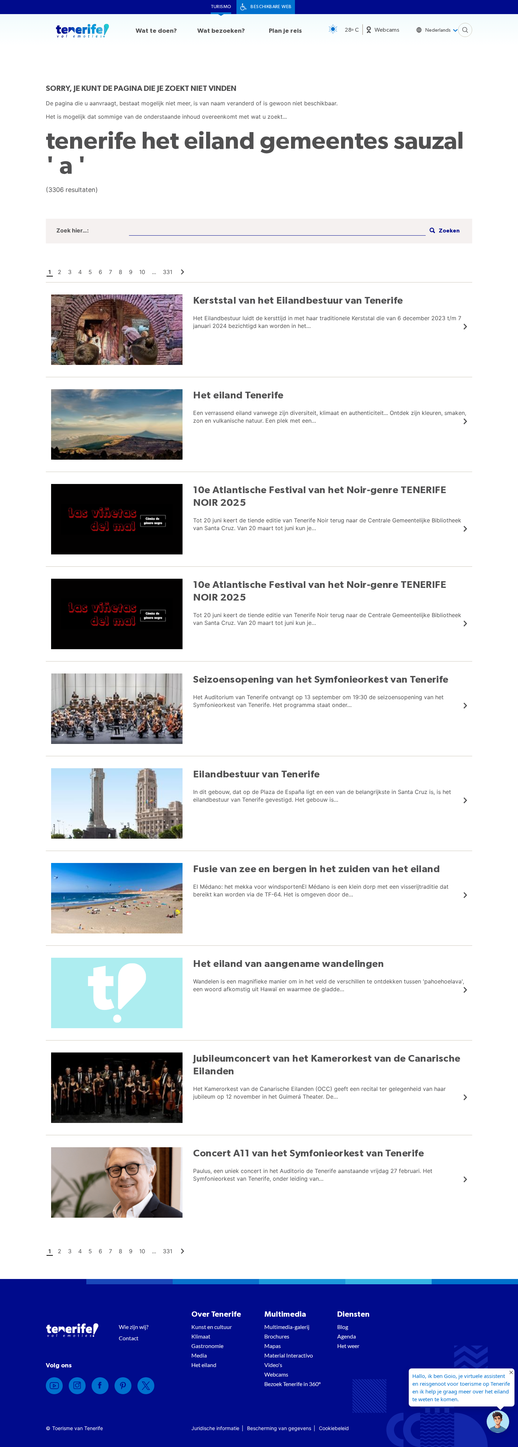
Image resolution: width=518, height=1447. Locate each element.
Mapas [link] (272, 1345)
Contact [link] (128, 1338)
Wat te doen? (156, 31)
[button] (444, 230)
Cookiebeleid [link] (334, 1428)
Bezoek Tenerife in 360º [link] (292, 1383)
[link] (182, 271)
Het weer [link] (348, 1345)
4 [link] (80, 271)
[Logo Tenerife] (82, 32)
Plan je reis (285, 31)
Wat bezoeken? (221, 31)
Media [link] (199, 1355)
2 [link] (59, 271)
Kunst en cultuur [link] (211, 1326)
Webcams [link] (387, 30)
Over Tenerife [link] (216, 1314)
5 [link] (90, 271)
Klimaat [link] (200, 1336)
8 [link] (120, 271)
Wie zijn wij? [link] (133, 1326)
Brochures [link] (276, 1336)
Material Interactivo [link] (288, 1355)
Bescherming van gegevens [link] (279, 1428)
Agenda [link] (346, 1336)
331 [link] (167, 271)
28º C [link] (352, 30)
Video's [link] (273, 1364)
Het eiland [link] (203, 1364)
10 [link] (142, 271)
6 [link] (100, 271)
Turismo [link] (221, 7)
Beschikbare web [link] (271, 7)
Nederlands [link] (438, 30)
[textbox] (277, 230)
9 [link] (130, 271)
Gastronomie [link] (207, 1345)
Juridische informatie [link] (215, 1428)
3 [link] (70, 271)
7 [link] (110, 271)
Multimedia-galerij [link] (286, 1326)
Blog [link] (342, 1326)
